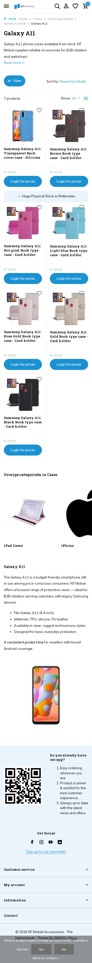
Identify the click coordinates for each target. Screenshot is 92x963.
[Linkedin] (60, 842)
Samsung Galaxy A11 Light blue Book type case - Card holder (68, 250)
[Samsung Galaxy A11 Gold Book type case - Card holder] (69, 309)
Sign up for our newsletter (46, 851)
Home (23, 19)
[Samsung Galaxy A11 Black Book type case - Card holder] (23, 395)
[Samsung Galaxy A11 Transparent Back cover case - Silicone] (23, 126)
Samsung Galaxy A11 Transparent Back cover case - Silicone (22, 153)
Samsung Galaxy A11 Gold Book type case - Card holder (69, 336)
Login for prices (23, 181)
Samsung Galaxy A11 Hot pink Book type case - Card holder (22, 250)
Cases (38, 19)
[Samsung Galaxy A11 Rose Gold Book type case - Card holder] (23, 309)
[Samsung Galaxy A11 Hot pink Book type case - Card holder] (23, 223)
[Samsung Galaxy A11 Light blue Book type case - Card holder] (69, 223)
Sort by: (53, 81)
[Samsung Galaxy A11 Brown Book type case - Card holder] (69, 126)
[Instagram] (41, 842)
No (64, 949)
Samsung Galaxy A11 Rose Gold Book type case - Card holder (22, 336)
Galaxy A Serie (15, 23)
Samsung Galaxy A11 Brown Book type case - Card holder (68, 153)
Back (12, 19)
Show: (66, 98)
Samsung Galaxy (60, 19)
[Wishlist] (75, 6)
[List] (86, 98)
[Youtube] (51, 842)
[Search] (57, 6)
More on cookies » (46, 958)
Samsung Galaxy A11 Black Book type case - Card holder (23, 422)
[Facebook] (32, 842)
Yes (41, 949)
